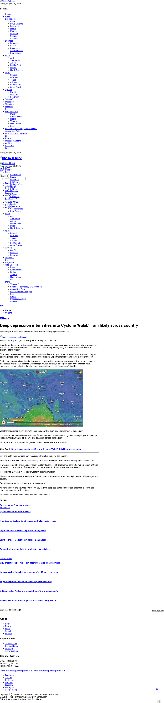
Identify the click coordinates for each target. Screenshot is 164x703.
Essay (13, 126)
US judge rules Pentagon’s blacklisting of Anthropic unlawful (29, 591)
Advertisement (12, 651)
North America (16, 70)
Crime (12, 21)
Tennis (13, 80)
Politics (13, 31)
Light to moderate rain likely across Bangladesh (23, 530)
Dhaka (13, 28)
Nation (13, 187)
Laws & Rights (16, 24)
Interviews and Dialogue (16, 133)
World (7, 55)
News (7, 172)
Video (7, 628)
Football (14, 77)
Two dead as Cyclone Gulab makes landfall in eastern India (28, 521)
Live (7, 148)
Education (14, 26)
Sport (7, 72)
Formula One (16, 85)
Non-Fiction (15, 124)
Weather (14, 33)
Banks (13, 46)
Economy (14, 43)
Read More (5, 507)
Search (8, 631)
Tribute (13, 121)
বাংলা (1, 171)
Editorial (14, 94)
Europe (13, 67)
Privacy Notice (11, 646)
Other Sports (16, 87)
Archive (8, 143)
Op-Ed (13, 92)
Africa (13, 63)
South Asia (15, 60)
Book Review (16, 116)
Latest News (6, 558)
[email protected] (8, 671)
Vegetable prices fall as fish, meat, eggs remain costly (26, 581)
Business (9, 41)
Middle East (15, 65)
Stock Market (16, 50)
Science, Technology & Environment (21, 128)
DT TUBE (9, 145)
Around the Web (12, 131)
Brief (7, 136)
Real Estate (15, 53)
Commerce (15, 48)
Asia (12, 58)
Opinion (8, 89)
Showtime (9, 104)
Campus (13, 36)
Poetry (13, 114)
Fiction (13, 119)
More (7, 282)
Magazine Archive (13, 141)
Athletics (14, 82)
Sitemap (9, 648)
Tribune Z (9, 99)
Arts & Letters (11, 111)
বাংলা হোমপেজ (158, 610)
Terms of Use (11, 643)
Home (8, 16)
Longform (14, 97)
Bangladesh (10, 19)
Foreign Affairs (17, 184)
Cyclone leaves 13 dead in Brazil (15, 511)
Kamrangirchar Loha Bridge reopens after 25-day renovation (29, 572)
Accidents (14, 38)
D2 (6, 109)
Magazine (9, 102)
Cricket (13, 75)
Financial (9, 106)
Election (14, 182)
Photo (8, 138)
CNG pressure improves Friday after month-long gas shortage (30, 563)
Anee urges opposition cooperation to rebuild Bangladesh (28, 600)
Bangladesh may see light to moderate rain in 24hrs (25, 549)
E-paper (8, 14)
